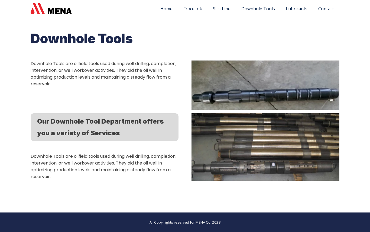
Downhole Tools (258, 9)
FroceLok (192, 9)
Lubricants (296, 9)
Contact (326, 9)
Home (166, 9)
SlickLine (222, 9)
